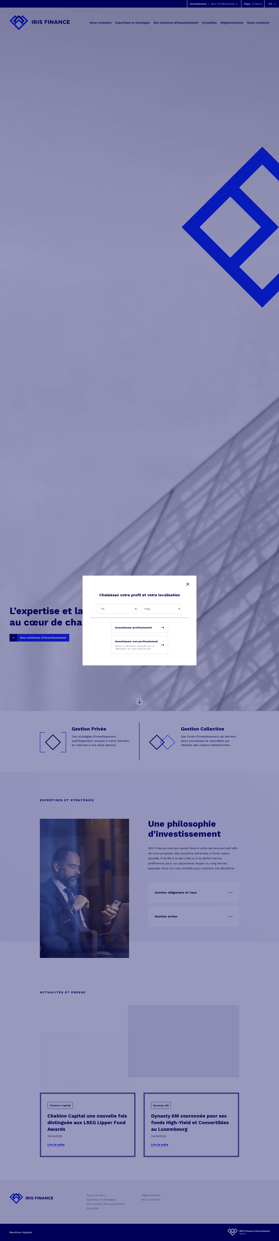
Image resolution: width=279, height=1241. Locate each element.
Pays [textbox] (147, 608)
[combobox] (118, 608)
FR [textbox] (102, 608)
